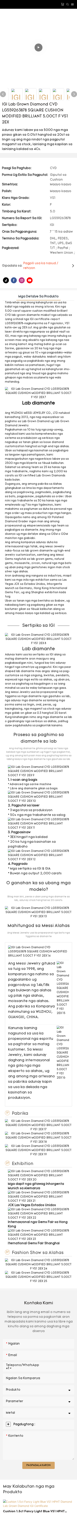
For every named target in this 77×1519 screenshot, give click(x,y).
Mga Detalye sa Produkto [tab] (38, 296)
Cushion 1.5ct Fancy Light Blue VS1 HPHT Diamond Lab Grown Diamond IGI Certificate (36, 1512)
